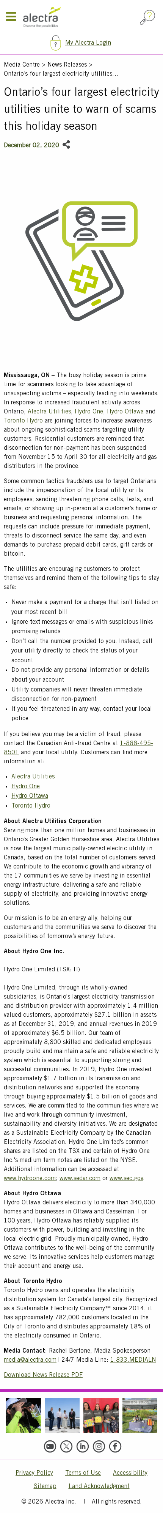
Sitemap (45, 1486)
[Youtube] (50, 1446)
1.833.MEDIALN (133, 1360)
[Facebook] (115, 1446)
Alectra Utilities (49, 412)
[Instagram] (99, 1446)
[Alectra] (80, 17)
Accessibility (130, 1473)
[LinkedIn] (82, 1446)
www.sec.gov (126, 1179)
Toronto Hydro (23, 421)
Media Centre (22, 65)
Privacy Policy (34, 1473)
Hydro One (89, 412)
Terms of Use (83, 1473)
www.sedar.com (80, 1179)
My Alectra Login (88, 43)
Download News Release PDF (43, 1375)
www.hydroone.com (30, 1179)
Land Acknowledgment (99, 1486)
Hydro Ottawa (125, 412)
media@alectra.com (30, 1360)
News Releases (67, 65)
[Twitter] (66, 1446)
